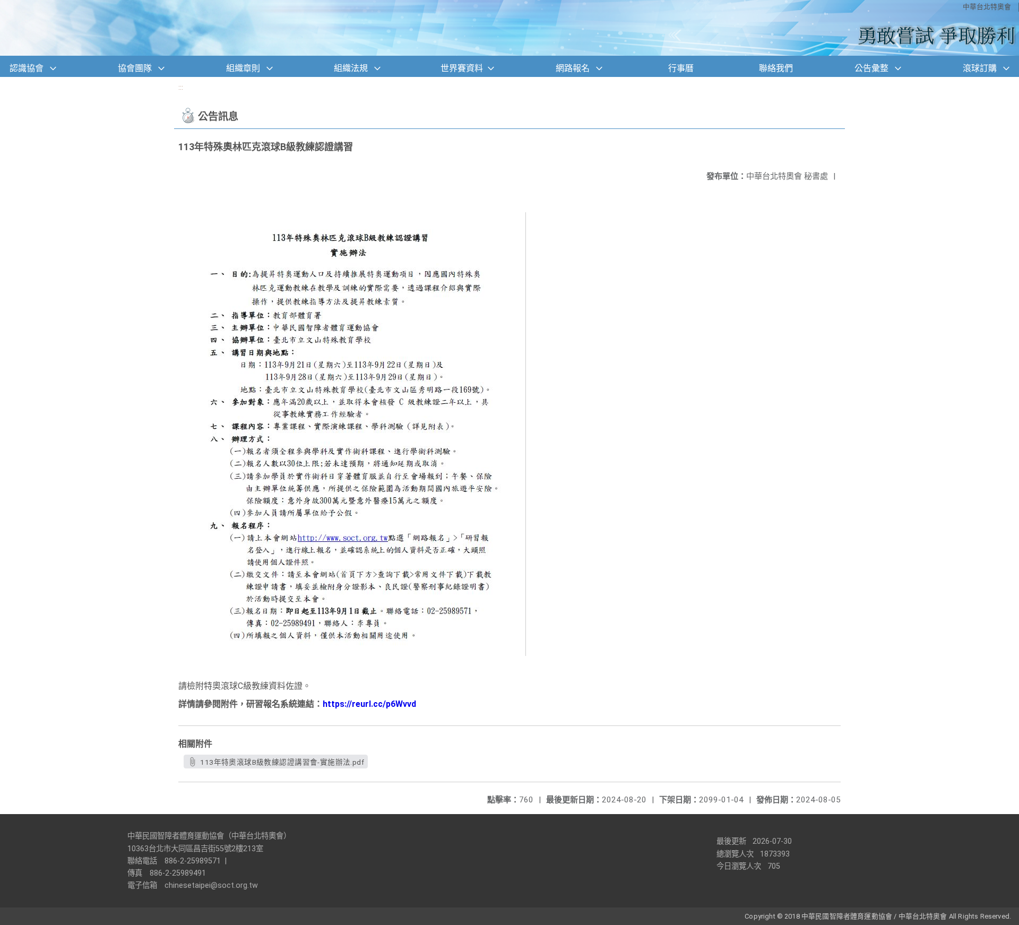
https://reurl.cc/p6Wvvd (369, 704)
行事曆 (681, 68)
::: (180, 87)
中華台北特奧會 (987, 7)
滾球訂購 (980, 68)
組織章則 (243, 68)
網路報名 (573, 68)
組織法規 (351, 68)
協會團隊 (135, 68)
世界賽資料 (462, 68)
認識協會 (27, 68)
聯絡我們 (776, 68)
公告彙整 (871, 68)
